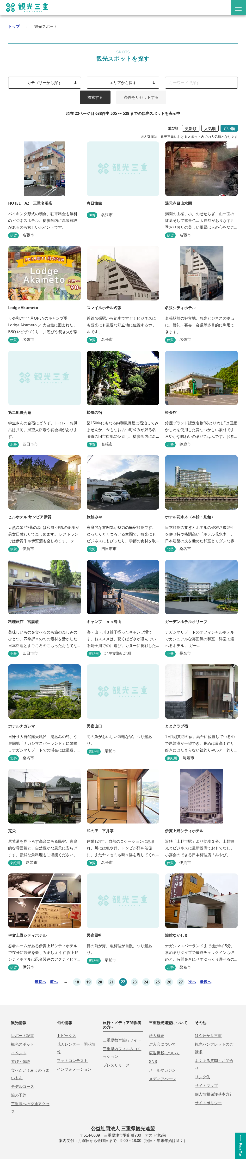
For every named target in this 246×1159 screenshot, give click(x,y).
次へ (192, 981)
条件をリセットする (141, 97)
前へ (54, 981)
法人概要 (156, 1036)
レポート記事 (22, 1036)
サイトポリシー (208, 1103)
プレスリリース (116, 1065)
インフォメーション (74, 1069)
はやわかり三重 (208, 1036)
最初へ (40, 981)
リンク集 (202, 1077)
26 (169, 982)
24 (146, 982)
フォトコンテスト (72, 1061)
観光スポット (22, 1044)
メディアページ (162, 1079)
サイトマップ (206, 1086)
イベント (18, 1053)
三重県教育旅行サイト (122, 1040)
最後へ (205, 981)
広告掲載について (164, 1053)
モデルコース (22, 1087)
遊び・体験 (20, 1062)
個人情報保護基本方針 (214, 1094)
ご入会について (162, 1044)
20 (100, 982)
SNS (153, 1062)
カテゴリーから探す (44, 82)
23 (134, 982)
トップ (14, 26)
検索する (95, 97)
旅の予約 (18, 1095)
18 (77, 982)
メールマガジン (162, 1070)
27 (180, 982)
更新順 (191, 128)
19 (88, 982)
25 (157, 982)
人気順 (210, 128)
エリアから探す (123, 82)
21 (111, 982)
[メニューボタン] (238, 7)
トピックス (66, 1036)
